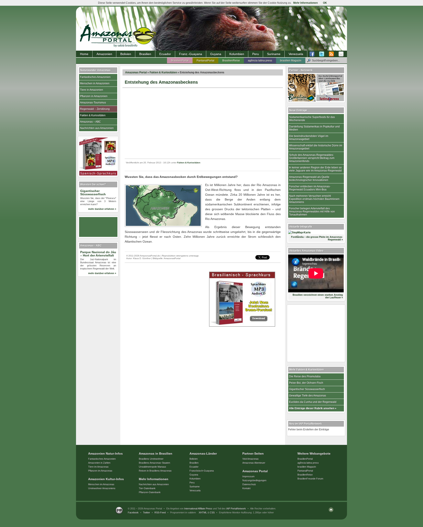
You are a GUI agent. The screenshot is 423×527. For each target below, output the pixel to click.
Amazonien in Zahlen (99, 462)
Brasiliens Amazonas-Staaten (154, 462)
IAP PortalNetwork (236, 508)
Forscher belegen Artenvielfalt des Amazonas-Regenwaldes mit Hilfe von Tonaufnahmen (312, 211)
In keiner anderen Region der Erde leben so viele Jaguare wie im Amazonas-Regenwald (315, 169)
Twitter (146, 512)
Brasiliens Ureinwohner (151, 458)
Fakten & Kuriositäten (163, 72)
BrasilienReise (231, 60)
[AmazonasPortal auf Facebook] (313, 54)
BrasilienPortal (180, 60)
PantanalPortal (205, 60)
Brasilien (145, 54)
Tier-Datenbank (147, 488)
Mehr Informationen (305, 2)
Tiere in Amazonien (91, 89)
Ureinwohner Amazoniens (101, 488)
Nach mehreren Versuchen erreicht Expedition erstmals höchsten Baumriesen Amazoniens (314, 199)
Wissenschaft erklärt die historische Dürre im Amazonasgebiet (315, 147)
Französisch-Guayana (201, 470)
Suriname (273, 54)
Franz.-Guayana (190, 54)
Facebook (133, 512)
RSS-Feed (160, 512)
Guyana (215, 54)
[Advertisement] (203, 123)
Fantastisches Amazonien (95, 77)
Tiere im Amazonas (98, 466)
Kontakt (246, 488)
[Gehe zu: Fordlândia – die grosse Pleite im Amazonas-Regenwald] (299, 232)
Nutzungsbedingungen (254, 480)
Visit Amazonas (250, 458)
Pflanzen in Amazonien (94, 96)
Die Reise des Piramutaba (305, 376)
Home (84, 54)
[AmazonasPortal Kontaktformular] (341, 54)
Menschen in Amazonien (94, 83)
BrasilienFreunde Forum (310, 478)
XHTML (203, 512)
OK (325, 2)
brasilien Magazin (290, 60)
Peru (255, 54)
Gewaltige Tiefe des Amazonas (307, 395)
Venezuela (296, 54)
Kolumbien (236, 54)
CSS (212, 512)
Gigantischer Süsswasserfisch (307, 389)
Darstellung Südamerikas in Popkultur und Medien (314, 128)
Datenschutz (249, 484)
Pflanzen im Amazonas (100, 470)
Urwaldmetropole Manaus (152, 466)
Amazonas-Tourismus (93, 102)
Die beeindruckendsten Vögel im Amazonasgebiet (308, 138)
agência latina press (260, 60)
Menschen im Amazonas (101, 484)
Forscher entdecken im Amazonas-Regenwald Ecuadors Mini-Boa (309, 188)
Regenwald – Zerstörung (95, 109)
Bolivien (125, 54)
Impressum (248, 476)
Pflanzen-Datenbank (150, 492)
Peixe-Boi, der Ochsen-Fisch (306, 382)
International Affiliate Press (198, 508)
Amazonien (104, 54)
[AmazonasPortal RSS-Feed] (331, 54)
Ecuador (165, 54)
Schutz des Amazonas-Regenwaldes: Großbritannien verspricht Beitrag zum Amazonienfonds (311, 158)
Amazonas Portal (136, 72)
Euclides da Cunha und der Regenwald (312, 402)
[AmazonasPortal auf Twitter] (322, 54)
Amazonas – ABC (90, 121)
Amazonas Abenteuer (253, 462)
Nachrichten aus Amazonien (97, 128)
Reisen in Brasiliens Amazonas (155, 470)
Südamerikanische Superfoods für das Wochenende (312, 119)
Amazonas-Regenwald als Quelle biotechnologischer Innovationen (309, 178)
